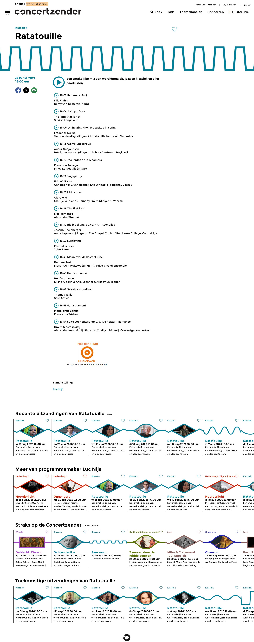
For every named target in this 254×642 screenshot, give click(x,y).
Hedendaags (22, 476)
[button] (59, 82)
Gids (171, 12)
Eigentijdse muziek (230, 476)
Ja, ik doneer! (229, 5)
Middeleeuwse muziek (147, 532)
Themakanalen (191, 12)
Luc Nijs (58, 389)
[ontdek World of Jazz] (37, 4)
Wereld (19, 532)
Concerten (215, 12)
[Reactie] (34, 90)
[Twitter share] (26, 90)
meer (109, 414)
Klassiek (21, 28)
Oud (131, 532)
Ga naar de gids (91, 525)
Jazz (169, 532)
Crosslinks (210, 532)
